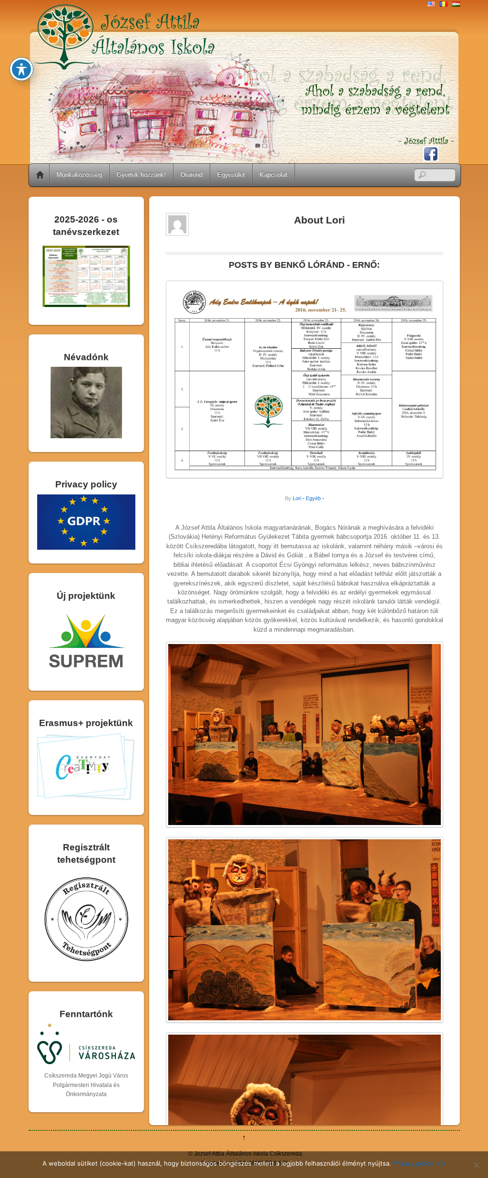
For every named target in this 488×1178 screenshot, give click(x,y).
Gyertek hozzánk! (141, 174)
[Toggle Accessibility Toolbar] (21, 69)
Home (40, 175)
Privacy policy (413, 1163)
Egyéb (313, 498)
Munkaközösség (79, 174)
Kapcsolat (273, 174)
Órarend (192, 174)
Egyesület (231, 174)
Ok (442, 1163)
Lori (297, 498)
